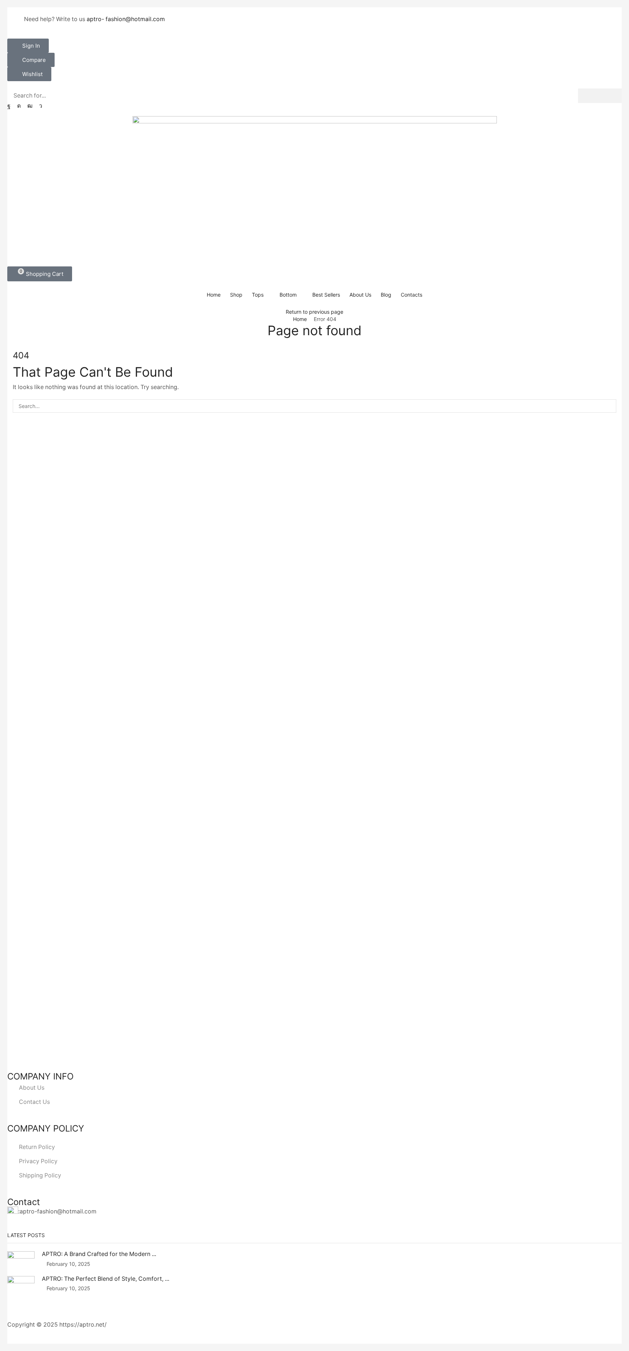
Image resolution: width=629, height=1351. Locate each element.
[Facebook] (9, 106)
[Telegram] (40, 106)
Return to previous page (314, 312)
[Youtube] (29, 106)
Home (300, 319)
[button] (28, 46)
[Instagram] (19, 106)
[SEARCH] (609, 406)
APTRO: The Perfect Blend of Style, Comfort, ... (105, 1278)
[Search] (600, 95)
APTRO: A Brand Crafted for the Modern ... (99, 1254)
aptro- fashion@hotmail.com (126, 19)
